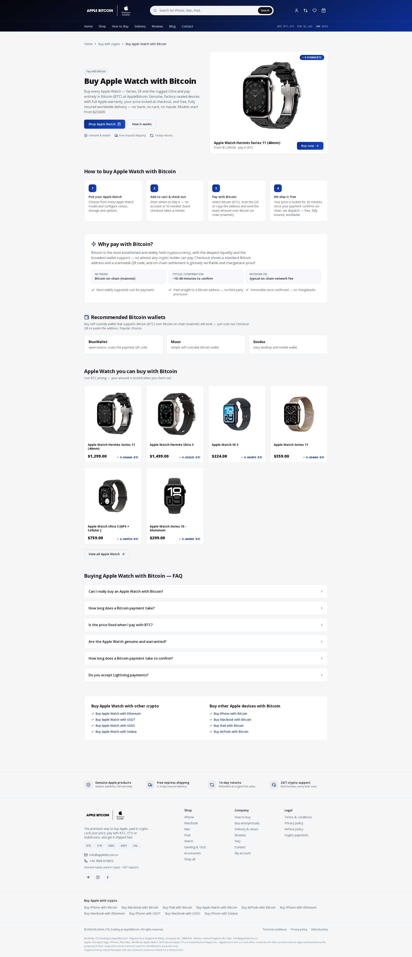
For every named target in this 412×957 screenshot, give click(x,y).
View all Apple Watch (104, 554)
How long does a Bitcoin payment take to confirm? (131, 658)
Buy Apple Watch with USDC (115, 725)
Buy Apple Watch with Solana (115, 731)
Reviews (157, 26)
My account (243, 853)
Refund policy (294, 829)
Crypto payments (296, 835)
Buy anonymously (247, 823)
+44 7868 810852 (101, 861)
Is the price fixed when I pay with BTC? (121, 624)
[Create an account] (296, 10)
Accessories (192, 853)
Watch (188, 841)
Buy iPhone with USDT (145, 913)
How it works (141, 124)
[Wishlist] (314, 10)
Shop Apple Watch (102, 124)
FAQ (238, 841)
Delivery (140, 26)
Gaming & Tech (195, 847)
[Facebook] (108, 877)
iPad (187, 835)
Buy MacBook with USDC (182, 913)
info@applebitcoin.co (103, 855)
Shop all (189, 859)
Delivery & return (246, 829)
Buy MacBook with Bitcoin (232, 719)
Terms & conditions (298, 817)
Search (265, 10)
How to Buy (120, 26)
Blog (172, 26)
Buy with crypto (109, 44)
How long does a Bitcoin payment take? (122, 608)
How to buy (243, 817)
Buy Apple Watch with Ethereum (118, 713)
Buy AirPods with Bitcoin (231, 731)
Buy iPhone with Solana (221, 913)
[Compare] (305, 10)
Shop (102, 26)
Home (88, 26)
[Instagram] (98, 877)
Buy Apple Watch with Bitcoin (216, 907)
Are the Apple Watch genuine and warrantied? (128, 641)
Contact (187, 26)
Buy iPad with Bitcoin (229, 725)
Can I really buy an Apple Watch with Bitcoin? (126, 591)
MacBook (191, 823)
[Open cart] (323, 10)
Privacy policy (294, 823)
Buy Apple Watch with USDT (115, 719)
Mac (187, 829)
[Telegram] (88, 877)
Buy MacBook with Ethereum (104, 913)
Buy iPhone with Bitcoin (230, 713)
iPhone (189, 817)
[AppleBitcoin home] (107, 10)
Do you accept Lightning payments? (118, 675)
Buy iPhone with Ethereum (298, 907)
